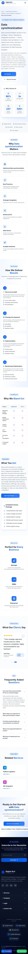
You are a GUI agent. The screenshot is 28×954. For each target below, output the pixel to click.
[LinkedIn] (11, 885)
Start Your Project (9, 495)
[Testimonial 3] (16, 662)
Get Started (7, 74)
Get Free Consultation (13, 823)
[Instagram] (15, 885)
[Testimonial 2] (14, 662)
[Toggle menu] (25, 2)
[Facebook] (2, 885)
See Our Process (11, 79)
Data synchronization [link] (6, 15)
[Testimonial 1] (12, 662)
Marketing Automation (11, 11)
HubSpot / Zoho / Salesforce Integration (11, 13)
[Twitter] (7, 885)
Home (2, 11)
